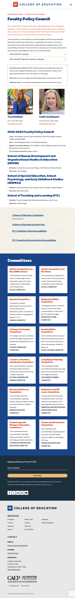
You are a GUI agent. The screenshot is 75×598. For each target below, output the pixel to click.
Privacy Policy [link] (47, 484)
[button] (70, 4)
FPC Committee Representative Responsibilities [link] (34, 240)
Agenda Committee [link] (17, 320)
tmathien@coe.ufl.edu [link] (15, 124)
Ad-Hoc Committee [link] (17, 289)
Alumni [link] (10, 529)
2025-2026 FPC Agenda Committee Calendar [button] (27, 59)
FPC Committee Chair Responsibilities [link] (29, 231)
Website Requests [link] (48, 523)
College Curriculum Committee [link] (18, 348)
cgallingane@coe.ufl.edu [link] (47, 124)
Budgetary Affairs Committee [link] (48, 318)
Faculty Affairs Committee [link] (52, 350)
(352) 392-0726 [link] (13, 553)
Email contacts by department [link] (18, 545)
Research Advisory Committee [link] (17, 411)
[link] (9, 494)
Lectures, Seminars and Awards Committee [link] (19, 378)
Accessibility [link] (29, 529)
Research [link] (11, 526)
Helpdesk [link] (45, 519)
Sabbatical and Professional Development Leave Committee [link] (53, 410)
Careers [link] (27, 523)
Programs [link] (11, 519)
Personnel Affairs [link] (15, 14)
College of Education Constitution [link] (27, 215)
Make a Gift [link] (29, 519)
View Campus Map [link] (14, 569)
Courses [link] (10, 523)
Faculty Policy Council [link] (35, 14)
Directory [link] (28, 526)
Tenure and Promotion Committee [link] (50, 444)
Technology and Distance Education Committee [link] (20, 444)
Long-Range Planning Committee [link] (50, 378)
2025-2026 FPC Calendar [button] (19, 54)
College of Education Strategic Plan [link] (28, 224)
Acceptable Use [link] (14, 586)
